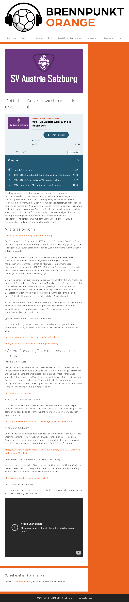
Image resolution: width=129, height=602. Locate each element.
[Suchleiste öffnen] (120, 38)
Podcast (24, 38)
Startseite (11, 38)
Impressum (91, 38)
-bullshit (23, 453)
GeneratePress (85, 598)
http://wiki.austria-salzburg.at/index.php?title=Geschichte (32, 337)
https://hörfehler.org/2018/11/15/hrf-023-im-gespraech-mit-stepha (37, 421)
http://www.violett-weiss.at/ (19, 393)
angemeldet (21, 581)
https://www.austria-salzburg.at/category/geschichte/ (31, 343)
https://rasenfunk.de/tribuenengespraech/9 (26, 478)
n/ (71, 421)
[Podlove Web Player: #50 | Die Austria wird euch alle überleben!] (44, 152)
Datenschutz (109, 38)
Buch (50, 38)
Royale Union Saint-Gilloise (69, 38)
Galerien (39, 38)
